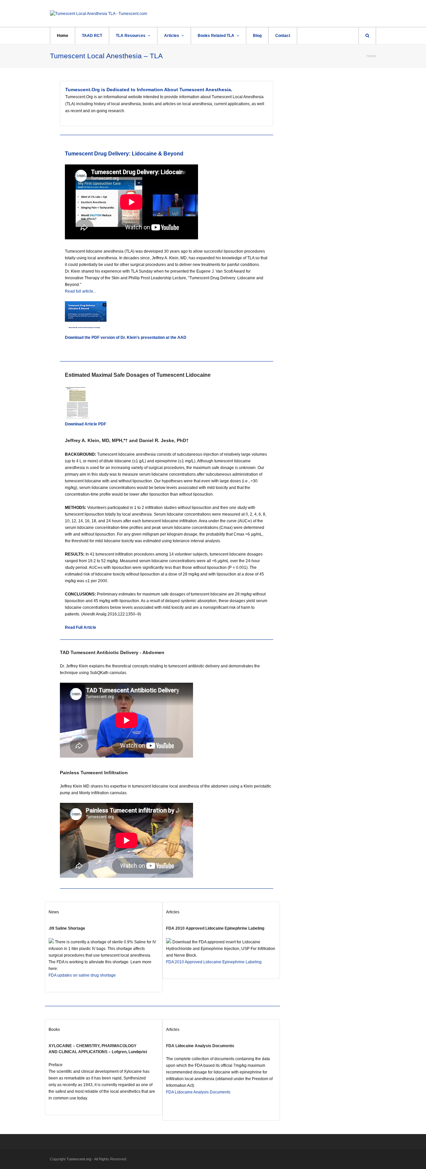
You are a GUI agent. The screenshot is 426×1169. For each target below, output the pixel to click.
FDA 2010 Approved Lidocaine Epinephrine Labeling (215, 928)
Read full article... (80, 291)
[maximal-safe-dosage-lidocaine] (77, 417)
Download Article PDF (85, 424)
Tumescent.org (79, 1159)
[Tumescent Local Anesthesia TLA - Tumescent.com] (98, 13)
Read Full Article (80, 627)
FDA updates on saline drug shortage (82, 975)
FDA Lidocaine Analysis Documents (200, 1046)
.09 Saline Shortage (67, 928)
